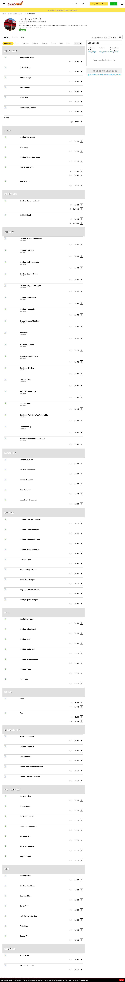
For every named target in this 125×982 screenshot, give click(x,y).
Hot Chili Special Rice (28, 916)
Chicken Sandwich (27, 746)
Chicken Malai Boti (27, 649)
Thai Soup (24, 147)
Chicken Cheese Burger (29, 529)
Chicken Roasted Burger (30, 549)
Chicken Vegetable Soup (30, 157)
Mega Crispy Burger (28, 569)
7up (21, 713)
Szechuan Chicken (27, 368)
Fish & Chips (25, 87)
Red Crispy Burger (27, 579)
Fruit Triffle (24, 955)
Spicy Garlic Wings (27, 57)
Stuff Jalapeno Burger (29, 599)
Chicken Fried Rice (27, 886)
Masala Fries (25, 836)
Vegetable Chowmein (28, 500)
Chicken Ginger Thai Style (30, 286)
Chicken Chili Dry (27, 250)
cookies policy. (84, 980)
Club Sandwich (25, 756)
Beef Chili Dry (25, 427)
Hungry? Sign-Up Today (99, 4)
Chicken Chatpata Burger (30, 519)
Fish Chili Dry (25, 380)
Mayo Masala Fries (27, 846)
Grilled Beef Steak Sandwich (31, 766)
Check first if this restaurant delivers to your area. (62, 10)
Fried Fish (24, 97)
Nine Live (24, 333)
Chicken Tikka (25, 669)
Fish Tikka (24, 679)
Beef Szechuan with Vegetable (32, 438)
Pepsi (22, 699)
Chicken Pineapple (27, 309)
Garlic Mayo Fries (27, 816)
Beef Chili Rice (26, 876)
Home (4, 13)
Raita (6, 118)
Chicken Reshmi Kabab (29, 659)
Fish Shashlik (25, 403)
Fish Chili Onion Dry (28, 391)
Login (113, 4)
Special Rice (24, 936)
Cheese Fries (25, 806)
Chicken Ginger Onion (29, 274)
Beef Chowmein (26, 460)
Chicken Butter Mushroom (31, 238)
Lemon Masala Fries (28, 826)
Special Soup (25, 181)
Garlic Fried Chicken (28, 107)
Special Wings (25, 77)
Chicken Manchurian (28, 297)
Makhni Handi (25, 215)
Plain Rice (24, 926)
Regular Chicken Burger (29, 589)
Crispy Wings (25, 67)
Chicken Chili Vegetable (29, 262)
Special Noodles (26, 480)
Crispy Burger (25, 559)
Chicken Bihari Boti (28, 629)
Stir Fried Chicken (27, 344)
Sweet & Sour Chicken (29, 356)
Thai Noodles (25, 490)
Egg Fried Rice (25, 896)
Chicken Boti (25, 639)
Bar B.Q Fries (25, 796)
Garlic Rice (24, 906)
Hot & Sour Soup (26, 167)
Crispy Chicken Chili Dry (29, 321)
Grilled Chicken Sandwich (30, 777)
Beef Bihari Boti (26, 619)
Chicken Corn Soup (27, 137)
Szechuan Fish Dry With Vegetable (34, 415)
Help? (82, 4)
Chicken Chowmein (27, 470)
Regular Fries (25, 856)
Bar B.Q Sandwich (27, 736)
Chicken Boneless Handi (29, 201)
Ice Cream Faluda (27, 965)
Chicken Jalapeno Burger (30, 539)
